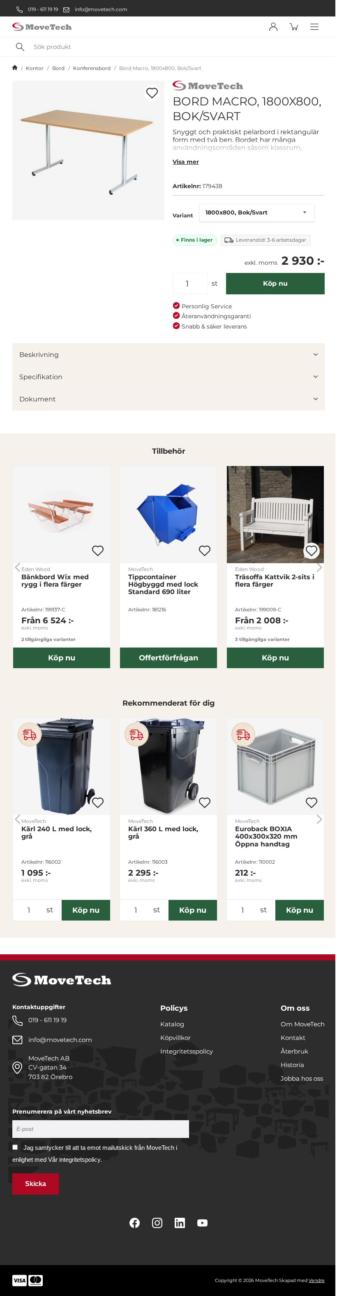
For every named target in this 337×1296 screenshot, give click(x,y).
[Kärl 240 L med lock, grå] (61, 766)
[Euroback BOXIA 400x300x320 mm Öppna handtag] (275, 766)
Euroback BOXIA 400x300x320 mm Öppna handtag (266, 836)
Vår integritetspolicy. (75, 1159)
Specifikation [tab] (40, 377)
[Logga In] (273, 26)
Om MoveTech (303, 1024)
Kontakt (293, 1038)
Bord (58, 68)
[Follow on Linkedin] (179, 1223)
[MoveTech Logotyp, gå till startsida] (42, 27)
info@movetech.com (101, 9)
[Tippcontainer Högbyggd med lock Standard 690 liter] (168, 514)
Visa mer (186, 162)
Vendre (317, 1280)
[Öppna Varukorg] (294, 26)
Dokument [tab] (37, 399)
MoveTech (140, 569)
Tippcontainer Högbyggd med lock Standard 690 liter (163, 584)
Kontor (35, 68)
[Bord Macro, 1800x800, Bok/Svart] (88, 150)
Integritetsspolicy (186, 1051)
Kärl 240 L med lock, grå (56, 832)
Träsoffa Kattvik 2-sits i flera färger (274, 580)
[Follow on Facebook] (134, 1223)
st (215, 283)
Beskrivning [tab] (39, 355)
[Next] (319, 567)
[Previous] (17, 567)
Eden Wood (35, 569)
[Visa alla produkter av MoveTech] (208, 87)
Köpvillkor (175, 1038)
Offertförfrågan (168, 657)
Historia (292, 1065)
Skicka (35, 1183)
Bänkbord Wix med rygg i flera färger (55, 580)
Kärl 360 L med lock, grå (163, 832)
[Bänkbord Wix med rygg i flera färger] (61, 514)
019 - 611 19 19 (42, 9)
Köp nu (275, 283)
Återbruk (294, 1051)
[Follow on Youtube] (202, 1223)
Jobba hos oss (302, 1078)
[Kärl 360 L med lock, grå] (168, 766)
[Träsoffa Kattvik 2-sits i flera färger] (275, 514)
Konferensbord (92, 68)
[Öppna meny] (314, 26)
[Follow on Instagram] (157, 1223)
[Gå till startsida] (14, 68)
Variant (183, 215)
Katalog (172, 1024)
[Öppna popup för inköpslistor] (152, 93)
